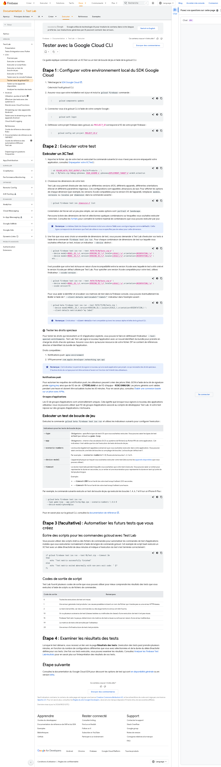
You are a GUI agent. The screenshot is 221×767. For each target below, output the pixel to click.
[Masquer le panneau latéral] (30, 762)
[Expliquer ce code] (153, 98)
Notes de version (133, 732)
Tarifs (71, 3)
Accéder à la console (195, 3)
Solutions (60, 3)
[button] (15, 44)
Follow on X (86, 728)
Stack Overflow (133, 724)
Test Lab (31, 11)
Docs (81, 3)
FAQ (128, 741)
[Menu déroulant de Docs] (86, 3)
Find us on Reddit (89, 724)
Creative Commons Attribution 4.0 (109, 697)
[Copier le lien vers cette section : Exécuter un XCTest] (76, 154)
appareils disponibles (143, 460)
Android (69, 751)
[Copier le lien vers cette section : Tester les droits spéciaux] (79, 330)
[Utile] (157, 39)
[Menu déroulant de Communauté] (106, 3)
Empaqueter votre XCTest (81, 162)
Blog (180, 3)
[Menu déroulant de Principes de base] (33, 16)
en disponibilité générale (142, 671)
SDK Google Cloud (70, 82)
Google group (132, 728)
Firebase (46, 38)
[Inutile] (161, 39)
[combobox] (136, 3)
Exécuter (44, 3)
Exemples (96, 16)
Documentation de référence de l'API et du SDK (56, 724)
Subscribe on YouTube (91, 732)
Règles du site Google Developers (86, 700)
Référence (83, 16)
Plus (113, 3)
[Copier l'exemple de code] (161, 98)
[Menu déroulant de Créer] (35, 3)
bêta (52, 675)
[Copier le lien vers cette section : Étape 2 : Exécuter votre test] (98, 146)
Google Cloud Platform (111, 751)
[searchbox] (17, 25)
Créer (29, 3)
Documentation (12, 11)
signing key (54, 385)
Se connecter (204, 394)
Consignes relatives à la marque (140, 736)
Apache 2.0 (41, 700)
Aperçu (6, 16)
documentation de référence (102, 513)
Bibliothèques (42, 732)
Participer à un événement (92, 736)
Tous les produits (132, 751)
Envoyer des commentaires (148, 45)
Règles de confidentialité (68, 762)
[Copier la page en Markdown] (53, 52)
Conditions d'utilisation (46, 762)
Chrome (81, 751)
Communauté (97, 3)
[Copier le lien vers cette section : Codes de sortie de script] (84, 579)
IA (39, 16)
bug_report (217, 10)
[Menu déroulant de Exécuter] (51, 3)
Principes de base (22, 16)
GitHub (40, 736)
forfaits (74, 219)
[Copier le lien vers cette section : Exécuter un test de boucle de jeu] (97, 416)
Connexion (213, 3)
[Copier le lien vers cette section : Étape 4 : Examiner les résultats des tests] (121, 638)
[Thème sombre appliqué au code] (157, 98)
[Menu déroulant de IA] (43, 16)
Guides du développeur (47, 720)
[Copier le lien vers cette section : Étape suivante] (72, 665)
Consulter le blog (89, 720)
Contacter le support (135, 720)
